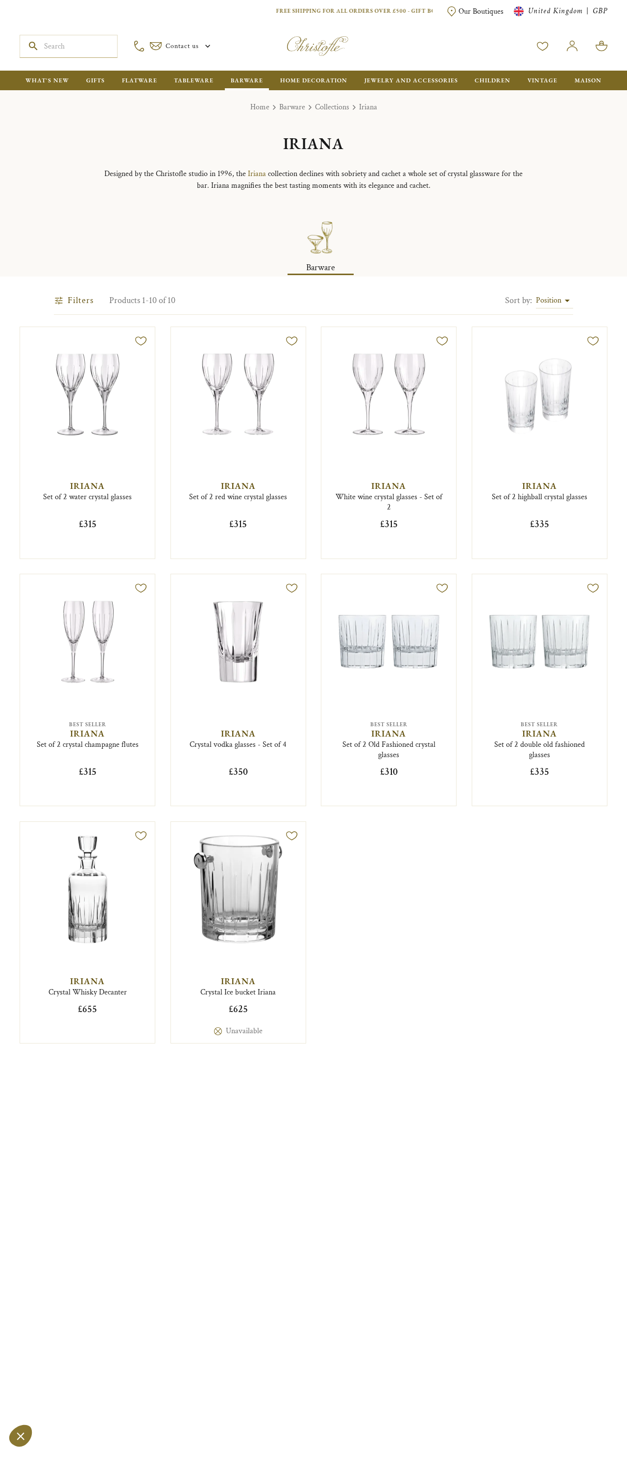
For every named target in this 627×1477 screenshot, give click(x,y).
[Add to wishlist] (141, 341)
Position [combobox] (548, 300)
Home (259, 107)
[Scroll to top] (589, 1438)
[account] (543, 46)
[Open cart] (601, 46)
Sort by (518, 300)
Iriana (368, 107)
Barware (292, 107)
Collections (332, 107)
